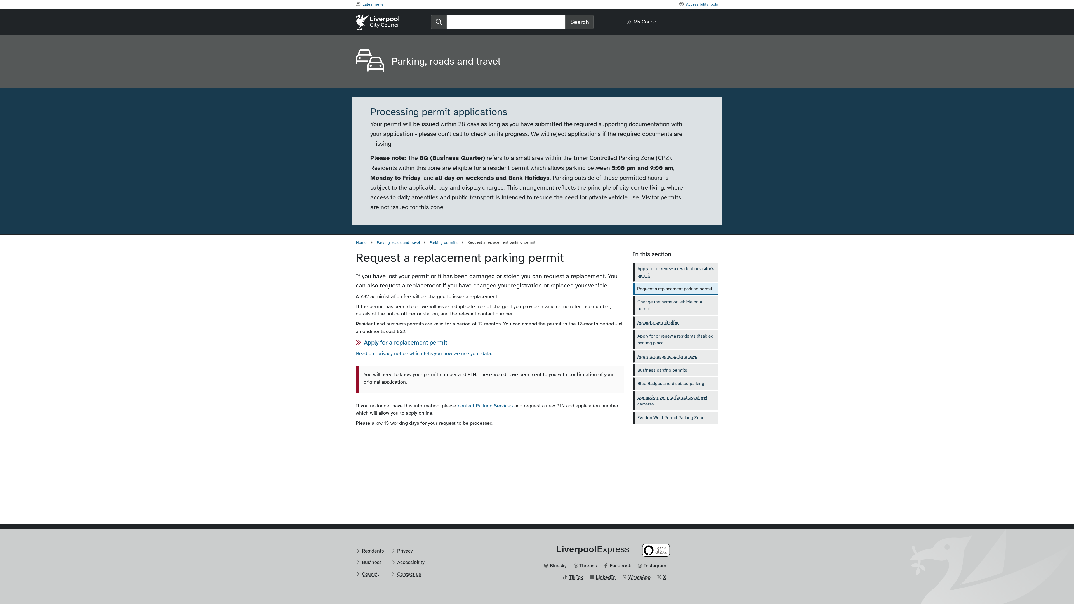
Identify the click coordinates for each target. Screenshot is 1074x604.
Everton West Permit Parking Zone (671, 418)
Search (579, 22)
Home (361, 242)
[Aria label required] (369, 61)
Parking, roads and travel (398, 242)
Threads (588, 566)
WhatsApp (639, 577)
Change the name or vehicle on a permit (669, 305)
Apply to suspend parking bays (667, 356)
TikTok (576, 577)
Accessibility (411, 562)
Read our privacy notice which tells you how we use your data (423, 353)
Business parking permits (662, 370)
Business (371, 562)
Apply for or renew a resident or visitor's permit (675, 272)
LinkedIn (606, 577)
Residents (373, 551)
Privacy (405, 551)
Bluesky (558, 566)
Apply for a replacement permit (405, 342)
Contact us (409, 574)
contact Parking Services (485, 406)
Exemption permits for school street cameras (672, 401)
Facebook (620, 566)
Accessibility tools (702, 4)
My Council (646, 21)
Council (370, 574)
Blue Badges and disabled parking (670, 383)
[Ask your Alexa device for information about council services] (656, 550)
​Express (592, 549)
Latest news (373, 4)
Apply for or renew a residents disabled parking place (675, 339)
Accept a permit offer (658, 322)
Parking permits (444, 242)
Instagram (655, 566)
